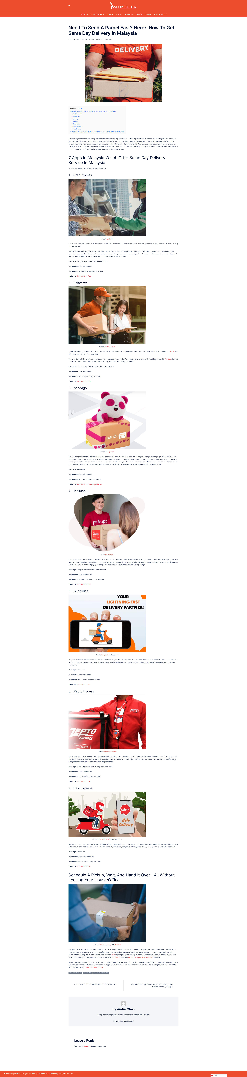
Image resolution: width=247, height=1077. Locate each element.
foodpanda (110, 452)
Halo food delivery (104, 839)
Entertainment (128, 14)
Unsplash (117, 945)
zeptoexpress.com (110, 752)
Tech (117, 14)
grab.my (110, 239)
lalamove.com (110, 347)
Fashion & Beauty (96, 14)
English (216, 1075)
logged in (87, 1046)
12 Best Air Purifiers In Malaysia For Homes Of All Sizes (96, 984)
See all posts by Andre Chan (123, 1021)
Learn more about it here (94, 967)
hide (80, 108)
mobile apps (88, 973)
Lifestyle (83, 14)
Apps (98, 39)
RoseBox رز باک (105, 945)
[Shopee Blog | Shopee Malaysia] (123, 6)
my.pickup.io (109, 555)
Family (109, 14)
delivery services (75, 973)
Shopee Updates (159, 14)
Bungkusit (104, 655)
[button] (69, 6)
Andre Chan (75, 39)
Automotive (139, 14)
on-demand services (101, 973)
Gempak (148, 14)
